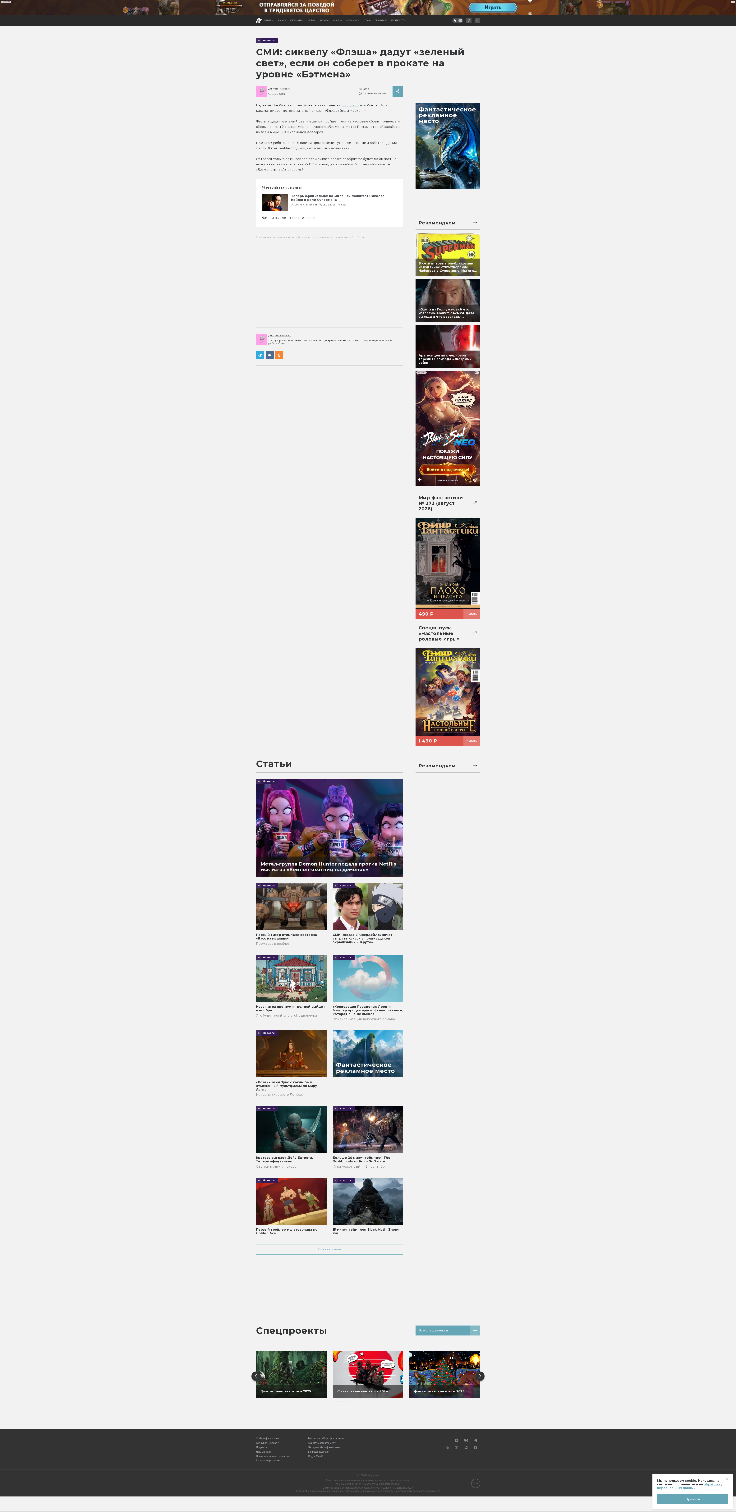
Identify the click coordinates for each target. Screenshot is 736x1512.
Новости (269, 40)
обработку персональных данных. (689, 1486)
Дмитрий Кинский (279, 88)
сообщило (350, 105)
